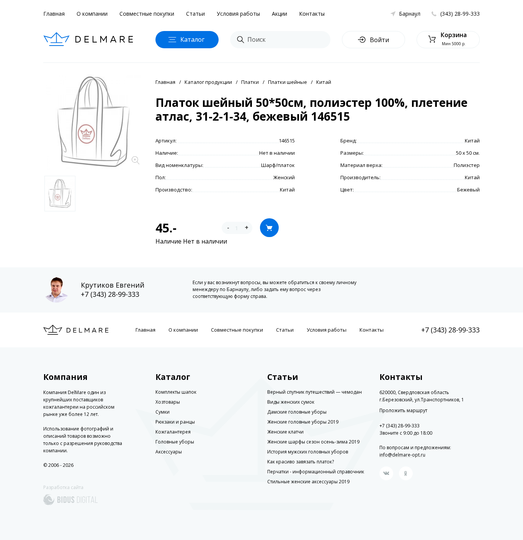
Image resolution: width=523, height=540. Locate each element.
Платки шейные (287, 82)
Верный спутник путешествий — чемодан (314, 392)
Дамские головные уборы (297, 412)
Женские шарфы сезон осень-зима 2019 (313, 442)
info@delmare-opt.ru (402, 455)
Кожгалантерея (173, 432)
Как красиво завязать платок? (300, 461)
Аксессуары (168, 451)
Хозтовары (167, 402)
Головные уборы (174, 442)
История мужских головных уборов (307, 451)
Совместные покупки (146, 13)
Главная (54, 13)
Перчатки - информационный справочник (315, 471)
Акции (279, 13)
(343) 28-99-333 (460, 13)
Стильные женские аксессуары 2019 (308, 481)
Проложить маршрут (403, 410)
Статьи (195, 13)
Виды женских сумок (290, 402)
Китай (323, 82)
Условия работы (238, 13)
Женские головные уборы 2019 (302, 422)
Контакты (312, 13)
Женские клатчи (285, 432)
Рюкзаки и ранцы (175, 422)
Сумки (162, 412)
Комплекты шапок (175, 392)
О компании (92, 13)
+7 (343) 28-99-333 (110, 294)
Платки (250, 82)
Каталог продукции (208, 82)
